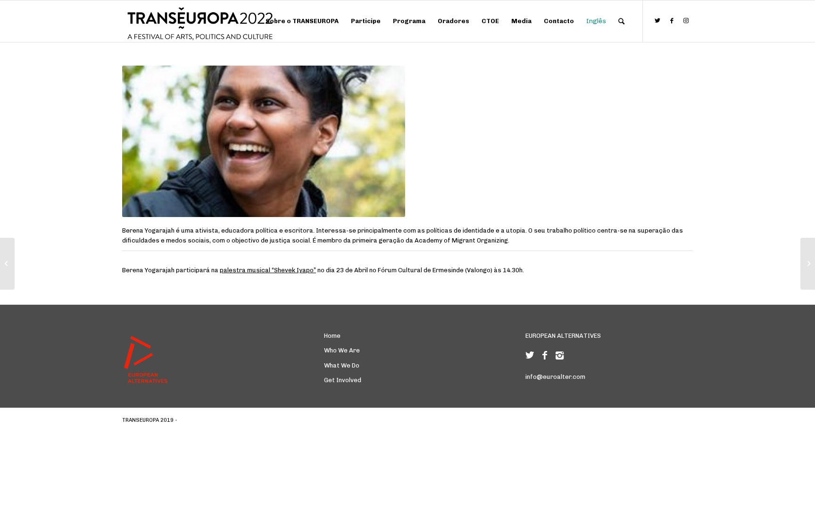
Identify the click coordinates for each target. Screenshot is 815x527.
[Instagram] (560, 355)
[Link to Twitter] (657, 21)
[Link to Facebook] (672, 21)
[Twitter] (529, 355)
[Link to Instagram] (686, 21)
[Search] (621, 21)
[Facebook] (544, 355)
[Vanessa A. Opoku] (7, 264)
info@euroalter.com (555, 376)
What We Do (341, 365)
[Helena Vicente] (807, 264)
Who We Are (342, 350)
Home (332, 335)
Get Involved (342, 380)
